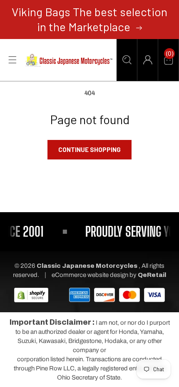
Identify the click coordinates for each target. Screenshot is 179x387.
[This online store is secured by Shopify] (31, 294)
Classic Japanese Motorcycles (87, 265)
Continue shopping (89, 149)
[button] (127, 60)
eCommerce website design (90, 275)
